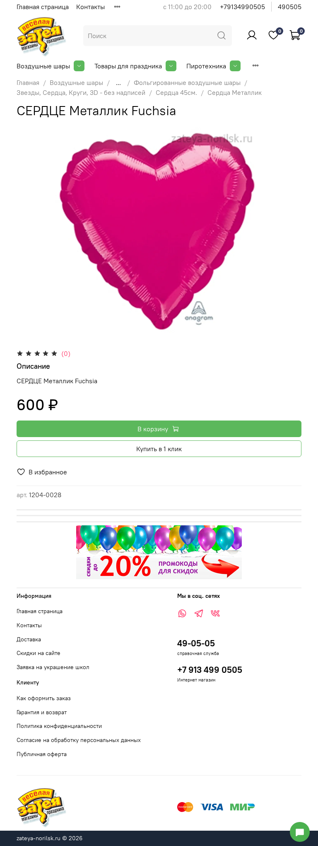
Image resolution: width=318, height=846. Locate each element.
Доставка (29, 639)
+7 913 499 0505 (209, 669)
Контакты (90, 6)
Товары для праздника (128, 66)
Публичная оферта (42, 754)
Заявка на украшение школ (53, 667)
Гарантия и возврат (42, 712)
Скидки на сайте (38, 653)
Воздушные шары (43, 66)
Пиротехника (206, 66)
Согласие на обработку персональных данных (79, 740)
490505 (289, 6)
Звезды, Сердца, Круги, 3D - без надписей (81, 92)
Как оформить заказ (44, 698)
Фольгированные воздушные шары (187, 82)
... (118, 82)
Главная (28, 82)
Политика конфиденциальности (59, 726)
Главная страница (43, 6)
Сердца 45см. (176, 92)
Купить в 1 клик (159, 449)
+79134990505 (242, 6)
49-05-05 (196, 643)
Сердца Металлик (234, 92)
